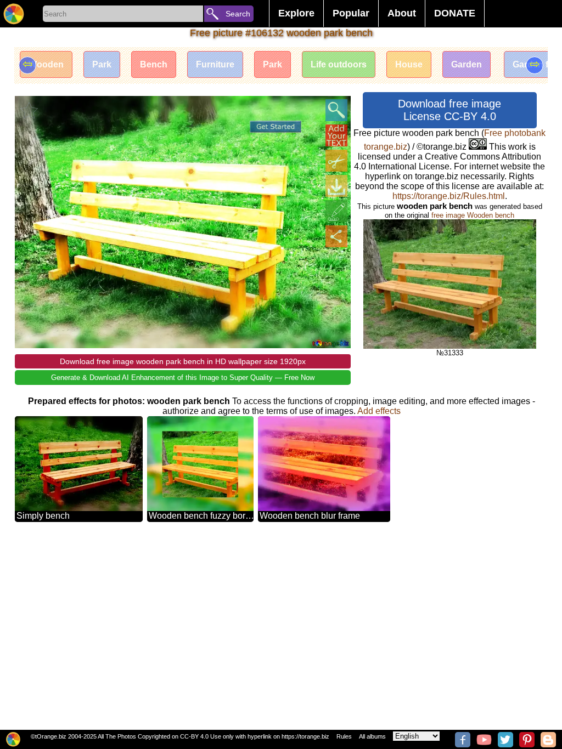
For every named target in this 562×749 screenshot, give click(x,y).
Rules (344, 736)
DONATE (454, 13)
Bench (153, 64)
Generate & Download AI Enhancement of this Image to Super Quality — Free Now (182, 377)
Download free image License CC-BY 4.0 (449, 110)
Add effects (379, 411)
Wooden (46, 64)
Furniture (215, 64)
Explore (296, 13)
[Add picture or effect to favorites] (29, 110)
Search (238, 13)
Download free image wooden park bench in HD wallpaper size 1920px (183, 361)
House (409, 64)
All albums (372, 736)
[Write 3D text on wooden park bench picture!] (336, 135)
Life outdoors (339, 64)
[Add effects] (336, 211)
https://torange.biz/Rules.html (448, 196)
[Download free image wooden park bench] (336, 186)
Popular (351, 13)
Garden (466, 64)
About (401, 13)
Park (101, 64)
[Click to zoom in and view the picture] (336, 110)
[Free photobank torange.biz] (13, 13)
